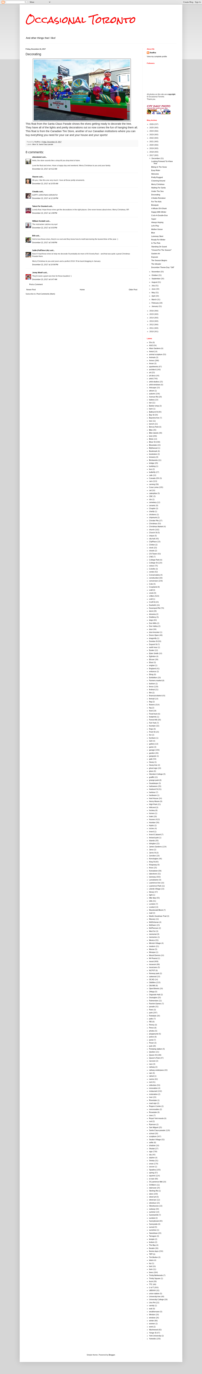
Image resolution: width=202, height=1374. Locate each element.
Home (82, 290)
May (153, 293)
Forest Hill (153, 720)
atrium (151, 391)
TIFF (151, 1254)
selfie (151, 1143)
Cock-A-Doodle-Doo (159, 215)
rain (150, 1073)
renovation (153, 1088)
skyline (152, 1158)
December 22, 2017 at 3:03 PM (44, 228)
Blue (153, 233)
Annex (151, 361)
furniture (152, 738)
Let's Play (155, 226)
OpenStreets (154, 989)
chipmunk (153, 517)
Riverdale (153, 1100)
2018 (152, 152)
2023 (152, 135)
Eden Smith (153, 653)
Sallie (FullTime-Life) (40, 250)
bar (150, 403)
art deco (152, 376)
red (150, 1082)
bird (150, 436)
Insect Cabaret (155, 835)
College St (153, 563)
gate (151, 759)
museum (152, 964)
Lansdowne (154, 880)
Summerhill (153, 1215)
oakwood (152, 977)
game (151, 747)
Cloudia (35, 192)
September (156, 279)
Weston (152, 1315)
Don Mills (153, 623)
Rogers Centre (155, 1106)
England (152, 669)
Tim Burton (153, 1257)
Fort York (152, 723)
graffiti (151, 777)
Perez (151, 1028)
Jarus (151, 850)
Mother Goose (157, 229)
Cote (151, 584)
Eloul (151, 662)
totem (151, 1260)
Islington (152, 844)
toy (150, 1263)
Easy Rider (155, 170)
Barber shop (154, 406)
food (151, 711)
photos (152, 1031)
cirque (151, 536)
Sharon (35, 177)
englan (152, 665)
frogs (151, 729)
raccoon (152, 1061)
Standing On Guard (159, 247)
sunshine (152, 1230)
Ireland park (154, 838)
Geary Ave (153, 765)
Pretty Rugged (157, 177)
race (151, 1064)
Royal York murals (156, 1118)
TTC (150, 1284)
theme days (153, 1251)
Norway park (154, 973)
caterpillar (153, 493)
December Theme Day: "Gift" (162, 267)
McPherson (153, 928)
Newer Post (31, 290)
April (154, 296)
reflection (152, 1085)
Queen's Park (154, 1058)
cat (150, 490)
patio (151, 1019)
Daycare (154, 257)
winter (151, 1321)
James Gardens (155, 847)
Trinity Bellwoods (156, 1275)
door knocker (154, 632)
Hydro (151, 825)
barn (151, 409)
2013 (152, 321)
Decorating (155, 195)
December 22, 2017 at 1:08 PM (44, 213)
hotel (151, 816)
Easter (151, 650)
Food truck (153, 714)
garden (152, 753)
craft (150, 590)
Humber (152, 823)
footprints (152, 717)
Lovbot (152, 907)
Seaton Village (155, 1140)
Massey (152, 919)
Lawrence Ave (154, 883)
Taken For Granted (40, 206)
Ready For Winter (158, 240)
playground (153, 1034)
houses (152, 819)
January (155, 306)
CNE (151, 557)
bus (150, 469)
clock (151, 548)
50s (150, 342)
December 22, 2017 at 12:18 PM (45, 198)
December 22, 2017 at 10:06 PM (45, 265)
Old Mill (152, 986)
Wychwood (153, 1330)
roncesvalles (154, 1109)
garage (152, 750)
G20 (150, 741)
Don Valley (153, 626)
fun (150, 735)
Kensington (153, 859)
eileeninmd (36, 157)
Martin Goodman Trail (158, 916)
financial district (155, 696)
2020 (152, 145)
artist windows (154, 385)
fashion (152, 684)
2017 (152, 155)
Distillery (152, 617)
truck (151, 1281)
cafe (150, 475)
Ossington (153, 998)
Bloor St (35, 144)
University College (156, 1299)
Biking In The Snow (159, 167)
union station (154, 1294)
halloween (153, 786)
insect (151, 832)
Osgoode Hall (154, 995)
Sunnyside (153, 1224)
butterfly (152, 472)
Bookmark (153, 451)
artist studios (154, 382)
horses (152, 813)
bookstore (153, 454)
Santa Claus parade (46, 144)
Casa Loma (153, 487)
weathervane (154, 1312)
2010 (152, 332)
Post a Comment (36, 284)
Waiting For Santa (158, 188)
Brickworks (153, 460)
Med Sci (152, 931)
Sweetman (153, 1233)
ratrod (151, 1076)
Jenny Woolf (37, 273)
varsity (151, 1306)
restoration (153, 1094)
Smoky (152, 1161)
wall (150, 1309)
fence (151, 687)
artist (151, 379)
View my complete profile (157, 57)
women (152, 1324)
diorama (152, 614)
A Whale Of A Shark (159, 208)
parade (152, 1007)
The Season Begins (159, 260)
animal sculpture (155, 354)
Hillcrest (152, 807)
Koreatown (153, 871)
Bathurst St (153, 412)
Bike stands (153, 433)
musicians (153, 967)
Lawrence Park (155, 886)
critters (151, 596)
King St (152, 862)
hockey (152, 810)
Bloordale (153, 445)
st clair (151, 1179)
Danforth (152, 605)
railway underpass (156, 1070)
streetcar (152, 1203)
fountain (152, 726)
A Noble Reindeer (158, 198)
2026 (152, 124)
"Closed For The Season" (161, 250)
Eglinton (152, 656)
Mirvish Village (155, 943)
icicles (151, 828)
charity (151, 511)
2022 (152, 138)
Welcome (155, 174)
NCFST (152, 970)
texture (152, 1242)
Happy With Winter (158, 212)
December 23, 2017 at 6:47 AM (44, 279)
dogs (151, 620)
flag (150, 702)
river (151, 1097)
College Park (154, 560)
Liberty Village (155, 889)
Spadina (152, 1170)
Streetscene (154, 1206)
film (150, 693)
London (152, 904)
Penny (151, 1025)
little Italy (152, 898)
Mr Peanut (153, 958)
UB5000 (152, 1290)
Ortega (152, 992)
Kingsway (153, 865)
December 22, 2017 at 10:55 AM (45, 184)
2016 (152, 311)
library (151, 892)
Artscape (152, 388)
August (155, 282)
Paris (151, 1010)
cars (150, 481)
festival (152, 690)
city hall (152, 539)
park (151, 1013)
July (153, 286)
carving (152, 484)
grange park (154, 780)
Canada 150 (154, 478)
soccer (151, 1167)
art (150, 373)
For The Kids (156, 202)
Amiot (151, 351)
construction (154, 578)
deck (151, 611)
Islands (152, 841)
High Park (153, 804)
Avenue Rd (153, 397)
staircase (152, 1188)
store (151, 1194)
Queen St (153, 1055)
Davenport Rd (154, 608)
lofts (150, 901)
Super (153, 219)
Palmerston (153, 1001)
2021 (152, 142)
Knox (151, 868)
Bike (151, 430)
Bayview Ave (154, 418)
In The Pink (155, 243)
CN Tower (153, 554)
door (151, 629)
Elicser (152, 659)
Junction (152, 856)
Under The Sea (157, 191)
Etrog (151, 674)
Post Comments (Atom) (46, 294)
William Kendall (38, 221)
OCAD (151, 979)
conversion (153, 581)
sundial (152, 1218)
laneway (152, 877)
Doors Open (154, 635)
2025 (152, 128)
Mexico (152, 940)
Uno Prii (152, 1303)
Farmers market (155, 681)
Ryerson (152, 1124)
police (151, 1037)
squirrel (152, 1176)
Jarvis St (152, 853)
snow (151, 1164)
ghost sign (153, 768)
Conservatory (154, 575)
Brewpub (155, 205)
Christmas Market (156, 527)
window (152, 1318)
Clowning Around (158, 181)
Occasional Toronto (81, 19)
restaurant (153, 1091)
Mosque (152, 952)
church (152, 530)
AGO (151, 345)
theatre (152, 1248)
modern (152, 946)
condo (151, 572)
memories (153, 937)
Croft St (152, 602)
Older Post (133, 290)
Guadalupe (153, 783)
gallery (152, 744)
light (150, 895)
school (151, 1133)
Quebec (152, 1052)
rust (150, 1121)
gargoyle (152, 756)
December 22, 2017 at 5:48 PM (44, 243)
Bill (33, 236)
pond (151, 1040)
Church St (153, 533)
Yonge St (152, 1333)
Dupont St (153, 644)
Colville (152, 569)
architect (152, 370)
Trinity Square (154, 1278)
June (154, 289)
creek (151, 593)
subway (152, 1209)
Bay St (151, 415)
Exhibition (153, 678)
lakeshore (153, 874)
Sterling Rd (153, 1191)
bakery (152, 400)
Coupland (153, 587)
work (151, 1327)
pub (150, 1046)
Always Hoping (157, 222)
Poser (151, 1043)
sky (150, 1155)
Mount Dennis (154, 955)
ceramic (152, 505)
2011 (152, 328)
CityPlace (153, 542)
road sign (153, 1103)
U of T (151, 1287)
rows (151, 1115)
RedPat (153, 53)
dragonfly (153, 638)
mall (150, 913)
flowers (152, 705)
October (155, 275)
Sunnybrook (154, 1221)
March (154, 300)
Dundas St (153, 641)
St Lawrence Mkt (155, 1182)
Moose (152, 949)
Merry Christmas (157, 184)
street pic (152, 1200)
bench (151, 424)
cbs (150, 499)
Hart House (153, 798)
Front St (152, 732)
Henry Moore (154, 801)
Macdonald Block (156, 910)
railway (152, 1067)
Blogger (112, 1355)
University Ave (154, 1297)
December (156, 158)
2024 (152, 131)
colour (151, 566)
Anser (151, 363)
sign (150, 1152)
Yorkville (152, 1339)
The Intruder (156, 264)
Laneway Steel (157, 236)
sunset (151, 1227)
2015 (152, 314)
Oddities (152, 982)
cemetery (152, 502)
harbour (152, 792)
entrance (152, 671)
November (156, 272)
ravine (151, 1079)
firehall (152, 699)
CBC (151, 496)
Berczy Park (154, 427)
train (151, 1269)
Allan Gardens (155, 348)
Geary (151, 762)
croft (150, 599)
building (152, 466)
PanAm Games (155, 1004)
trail (150, 1266)
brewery (152, 457)
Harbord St (153, 789)
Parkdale (152, 1016)
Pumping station (155, 1049)
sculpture (152, 1136)
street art (152, 1197)
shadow (152, 1145)
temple (152, 1239)
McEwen (152, 925)
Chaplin (152, 508)
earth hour (153, 647)
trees (151, 1272)
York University (155, 1336)
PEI (150, 1022)
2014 (152, 318)
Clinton (152, 545)
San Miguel (153, 1127)
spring (151, 1173)
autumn (152, 394)
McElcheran (154, 922)
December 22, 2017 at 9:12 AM (44, 169)
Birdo (151, 439)
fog (150, 708)
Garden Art (155, 254)
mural (151, 961)
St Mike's (152, 1185)
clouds (151, 551)
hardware (153, 795)
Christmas (153, 524)
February (155, 303)
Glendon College (156, 774)
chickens (152, 515)
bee (150, 421)
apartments (153, 367)
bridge (151, 463)
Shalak (152, 1149)
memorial (153, 934)
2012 (152, 325)
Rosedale (153, 1112)
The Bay (152, 1245)
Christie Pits (154, 521)
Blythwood (153, 448)
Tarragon (152, 1236)
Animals (152, 357)
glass (151, 771)
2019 (152, 148)
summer (152, 1212)
